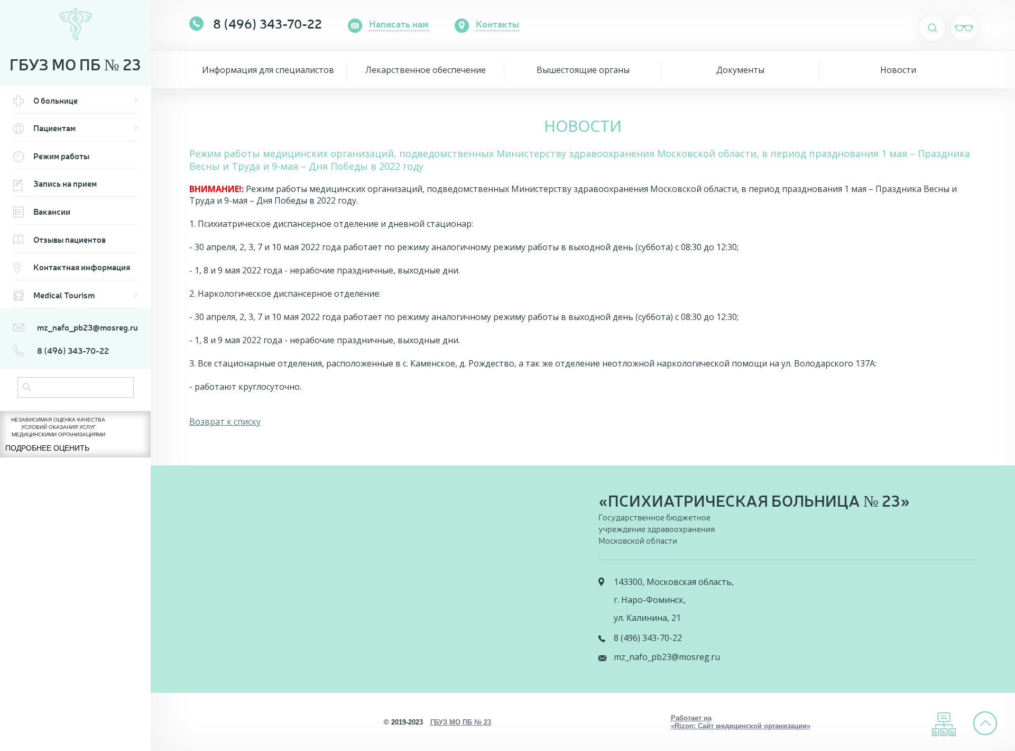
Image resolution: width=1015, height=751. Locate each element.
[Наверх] (985, 723)
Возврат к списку (225, 421)
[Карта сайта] (944, 724)
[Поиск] (27, 388)
